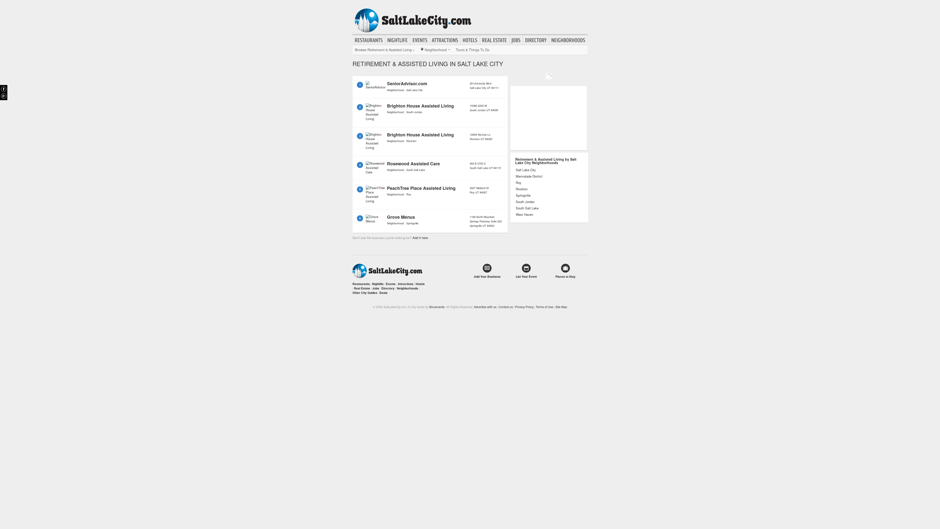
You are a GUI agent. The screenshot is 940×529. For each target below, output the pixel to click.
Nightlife (397, 40)
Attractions (445, 40)
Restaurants (369, 40)
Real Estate (494, 40)
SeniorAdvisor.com (407, 83)
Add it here (420, 237)
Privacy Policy (524, 307)
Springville (412, 223)
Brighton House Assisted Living (420, 106)
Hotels (470, 40)
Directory (536, 40)
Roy (408, 194)
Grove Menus (401, 217)
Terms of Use (544, 307)
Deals (383, 292)
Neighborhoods (568, 40)
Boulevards (437, 307)
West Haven (524, 214)
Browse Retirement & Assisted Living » (385, 49)
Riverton (411, 141)
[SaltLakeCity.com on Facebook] (3, 89)
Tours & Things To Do (473, 49)
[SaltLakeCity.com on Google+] (3, 96)
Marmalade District (529, 176)
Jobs (516, 40)
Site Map (561, 307)
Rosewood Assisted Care (413, 163)
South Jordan (414, 112)
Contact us (506, 307)
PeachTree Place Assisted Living (421, 188)
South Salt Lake (415, 170)
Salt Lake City (414, 90)
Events (420, 40)
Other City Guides (364, 292)
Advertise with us (485, 307)
